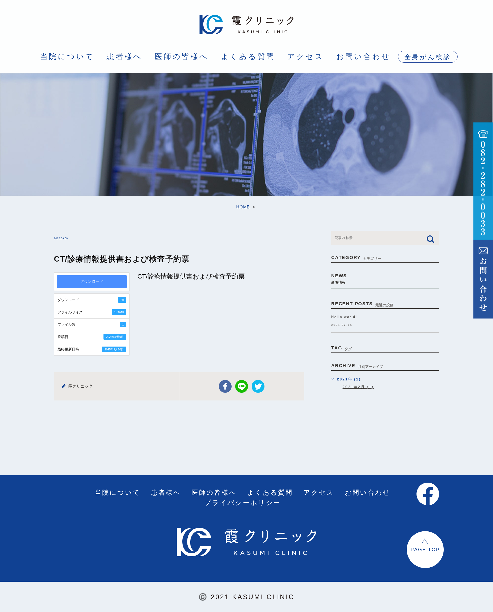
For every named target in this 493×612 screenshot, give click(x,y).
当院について (67, 56)
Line (241, 386)
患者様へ (125, 56)
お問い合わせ (363, 56)
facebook (225, 386)
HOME (243, 207)
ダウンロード (91, 281)
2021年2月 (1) (358, 387)
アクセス (305, 56)
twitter (258, 386)
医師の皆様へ (182, 56)
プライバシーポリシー (242, 502)
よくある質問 (248, 56)
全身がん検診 (427, 56)
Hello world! (344, 317)
